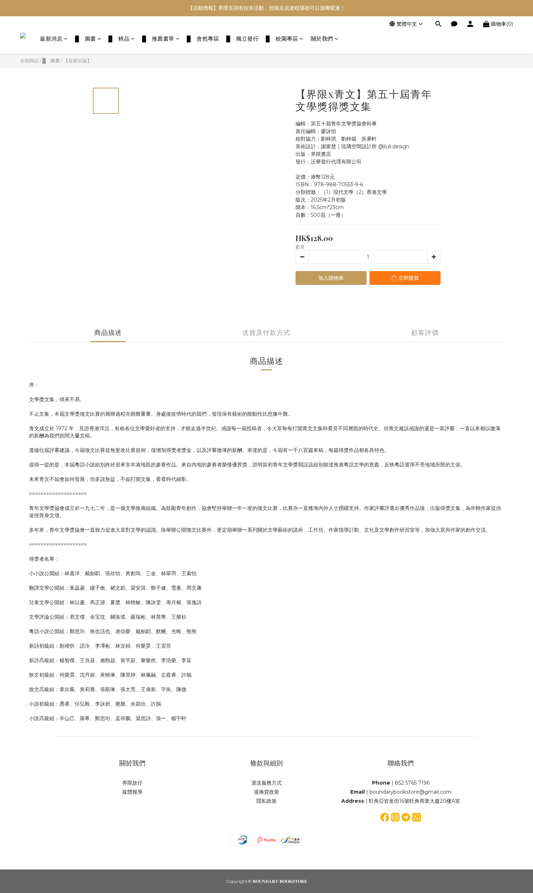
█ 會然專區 (203, 38)
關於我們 (322, 38)
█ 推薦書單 (158, 38)
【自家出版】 (77, 60)
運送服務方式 (266, 783)
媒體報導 (132, 792)
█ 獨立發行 (242, 38)
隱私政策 (266, 801)
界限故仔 (132, 783)
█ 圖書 (85, 38)
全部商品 (29, 60)
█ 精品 (118, 38)
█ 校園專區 (282, 38)
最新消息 (51, 38)
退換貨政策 (266, 792)
